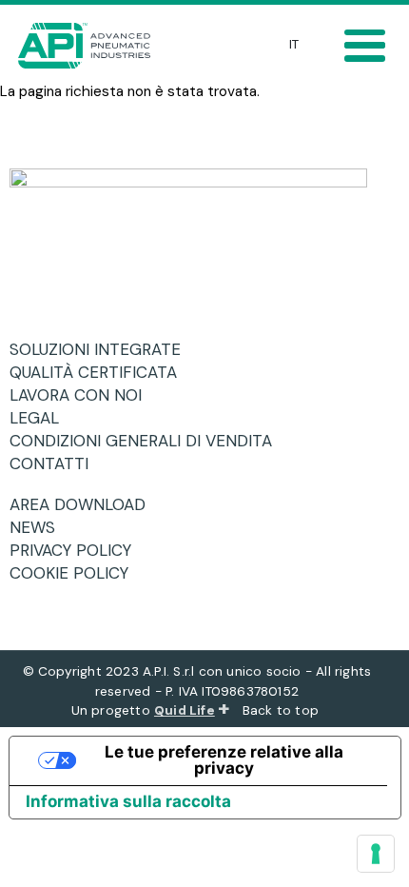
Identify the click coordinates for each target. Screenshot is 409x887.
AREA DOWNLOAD (85, 504)
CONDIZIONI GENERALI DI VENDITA (148, 440)
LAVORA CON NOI (83, 394)
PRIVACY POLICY (77, 550)
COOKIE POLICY (76, 572)
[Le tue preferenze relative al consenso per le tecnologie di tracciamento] (376, 854)
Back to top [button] (282, 710)
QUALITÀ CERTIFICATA (100, 372)
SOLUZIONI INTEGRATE (102, 349)
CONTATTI (56, 463)
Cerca (237, 41)
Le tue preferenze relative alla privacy (224, 760)
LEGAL (41, 417)
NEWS (39, 527)
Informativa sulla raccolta (128, 801)
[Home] (89, 45)
